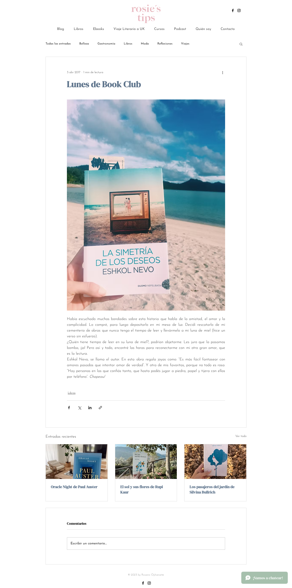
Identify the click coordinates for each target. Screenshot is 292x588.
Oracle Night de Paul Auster (74, 486)
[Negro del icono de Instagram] (239, 10)
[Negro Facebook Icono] (233, 10)
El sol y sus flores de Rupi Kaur (141, 489)
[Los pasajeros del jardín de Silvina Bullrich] (215, 461)
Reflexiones (165, 43)
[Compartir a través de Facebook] (69, 408)
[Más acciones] (222, 72)
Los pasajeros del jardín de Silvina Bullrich (212, 489)
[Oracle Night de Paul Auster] (77, 461)
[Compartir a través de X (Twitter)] (79, 408)
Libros (128, 43)
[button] (98, 29)
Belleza (84, 43)
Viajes (185, 43)
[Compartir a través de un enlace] (100, 408)
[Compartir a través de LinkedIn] (90, 408)
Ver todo (240, 436)
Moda (145, 43)
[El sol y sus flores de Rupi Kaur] (146, 461)
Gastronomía (106, 43)
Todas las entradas (58, 43)
